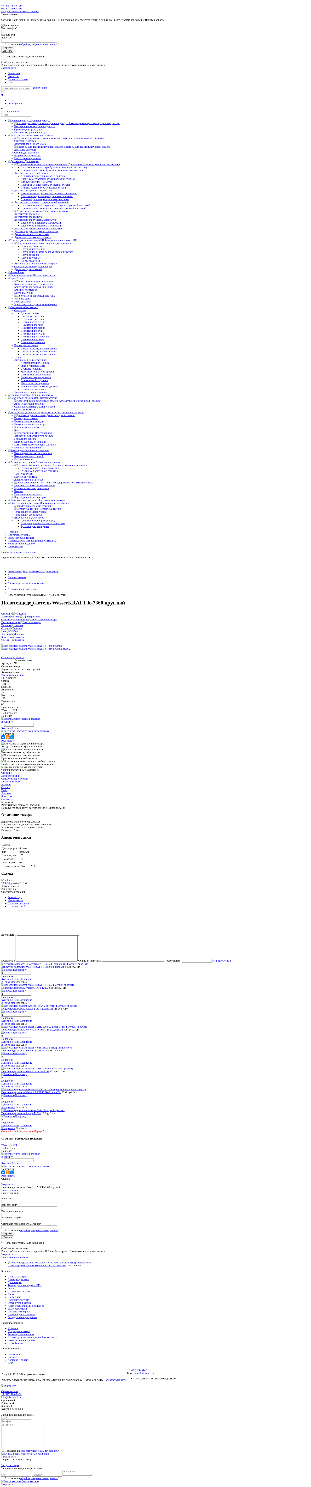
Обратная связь (9, 1391)
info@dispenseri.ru (11, 11)
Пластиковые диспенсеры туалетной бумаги (45, 184)
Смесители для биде (32, 324)
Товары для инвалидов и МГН (24, 1285)
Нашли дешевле (10, 1190)
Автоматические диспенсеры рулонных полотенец (49, 193)
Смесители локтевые (32, 339)
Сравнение (26, 979)
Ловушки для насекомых (21, 1314)
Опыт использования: (13, 891)
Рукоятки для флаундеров (35, 526)
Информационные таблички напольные (43, 523)
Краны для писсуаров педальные (39, 351)
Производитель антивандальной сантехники (32, 540)
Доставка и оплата (18, 79)
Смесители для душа (32, 330)
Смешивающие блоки (33, 342)
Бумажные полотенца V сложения (40, 468)
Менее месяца (15, 900)
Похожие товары (10, 622)
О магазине (14, 73)
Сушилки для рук (17, 1276)
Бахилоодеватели (17, 1308)
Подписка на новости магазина (18, 552)
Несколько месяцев (18, 903)
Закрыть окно (8, 68)
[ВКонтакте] (3, 737)
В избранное (8, 982)
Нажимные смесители (33, 316)
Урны (11, 1294)
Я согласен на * (32, 1450)
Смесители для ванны (33, 327)
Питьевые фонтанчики (33, 389)
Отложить (6, 657)
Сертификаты (15, 546)
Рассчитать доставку (38, 731)
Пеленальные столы (19, 1291)
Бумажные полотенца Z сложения (39, 470)
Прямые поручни (30, 260)
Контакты (13, 76)
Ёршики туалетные (18, 1299)
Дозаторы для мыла (18, 1279)
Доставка (6, 634)
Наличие (6, 625)
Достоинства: (8, 934)
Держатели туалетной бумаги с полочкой (43, 176)
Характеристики (10, 616)
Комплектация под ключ (21, 543)
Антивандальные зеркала (35, 362)
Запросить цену (30, 1481)
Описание (6, 613)
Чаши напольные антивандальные (40, 386)
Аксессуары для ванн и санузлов (26, 1305)
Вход (10, 100)
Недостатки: (8, 960)
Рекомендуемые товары (21, 537)
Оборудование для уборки (22, 1317)
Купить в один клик (37, 1453)
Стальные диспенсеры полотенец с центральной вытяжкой (53, 208)
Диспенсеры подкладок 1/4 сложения (41, 225)
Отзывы (5, 628)
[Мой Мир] (12, 737)
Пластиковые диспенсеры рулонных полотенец (47, 196)
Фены (11, 1288)
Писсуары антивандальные (36, 374)
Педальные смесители (33, 319)
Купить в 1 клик (10, 728)
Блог (10, 82)
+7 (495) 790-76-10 (11, 8)
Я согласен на (32, 44)
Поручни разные (30, 254)
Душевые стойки (30, 313)
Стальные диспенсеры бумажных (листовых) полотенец (52, 170)
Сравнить (18, 657)
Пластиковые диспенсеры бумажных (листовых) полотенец (54, 167)
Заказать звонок (30, 11)
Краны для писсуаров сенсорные (39, 354)
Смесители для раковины (35, 336)
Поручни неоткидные (33, 249)
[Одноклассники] (8, 737)
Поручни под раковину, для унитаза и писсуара (47, 251)
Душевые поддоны (31, 368)
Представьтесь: (173, 960)
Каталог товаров (10, 111)
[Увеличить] (32, 645)
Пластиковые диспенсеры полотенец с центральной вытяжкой (55, 205)
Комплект (6, 637)
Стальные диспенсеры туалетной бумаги (43, 187)
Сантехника (14, 1297)
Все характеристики (12, 675)
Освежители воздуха (19, 1302)
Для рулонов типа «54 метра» (37, 181)
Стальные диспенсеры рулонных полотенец (45, 199)
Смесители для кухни (33, 333)
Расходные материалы (20, 1311)
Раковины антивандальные (36, 377)
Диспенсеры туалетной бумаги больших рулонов (48, 178)
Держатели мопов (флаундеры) (38, 520)
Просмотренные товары (14, 1257)
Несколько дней (16, 906)
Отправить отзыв (221, 960)
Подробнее (7, 976)
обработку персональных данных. (39, 44)
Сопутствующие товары (14, 619)
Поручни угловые (30, 257)
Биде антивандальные (33, 365)
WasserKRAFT (9, 1145)
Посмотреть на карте (115, 1379)
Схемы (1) (6, 640)
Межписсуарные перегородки (37, 371)
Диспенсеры (15, 1282)
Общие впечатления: (89, 960)
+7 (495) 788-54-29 (11, 5)
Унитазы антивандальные (35, 383)
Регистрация (15, 103)
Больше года (15, 897)
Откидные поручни (31, 246)
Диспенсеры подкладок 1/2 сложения (41, 222)
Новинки (13, 531)
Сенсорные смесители (33, 322)
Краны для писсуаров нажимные (39, 348)
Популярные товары (19, 534)
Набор (4, 631)
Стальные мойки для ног (34, 380)
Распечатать (8, 740)
